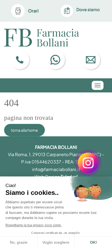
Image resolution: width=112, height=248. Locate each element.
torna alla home (24, 130)
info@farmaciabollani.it (56, 169)
